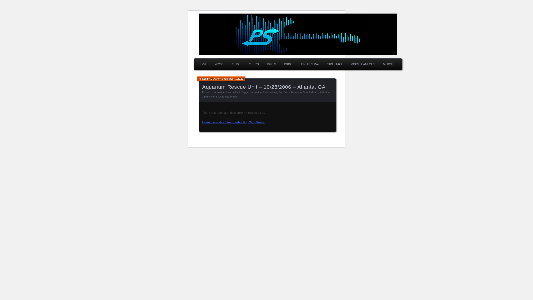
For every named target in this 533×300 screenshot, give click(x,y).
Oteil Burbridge (229, 96)
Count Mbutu (310, 92)
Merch (388, 64)
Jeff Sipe (324, 92)
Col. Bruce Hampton (290, 92)
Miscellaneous (363, 64)
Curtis (214, 78)
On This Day (310, 64)
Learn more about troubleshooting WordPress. (233, 122)
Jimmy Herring (210, 96)
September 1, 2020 (233, 78)
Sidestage (335, 64)
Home (202, 64)
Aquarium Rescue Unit (227, 92)
